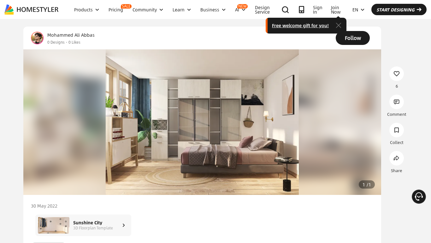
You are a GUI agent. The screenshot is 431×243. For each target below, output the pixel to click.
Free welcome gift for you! (300, 25)
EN (355, 9)
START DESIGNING (395, 9)
